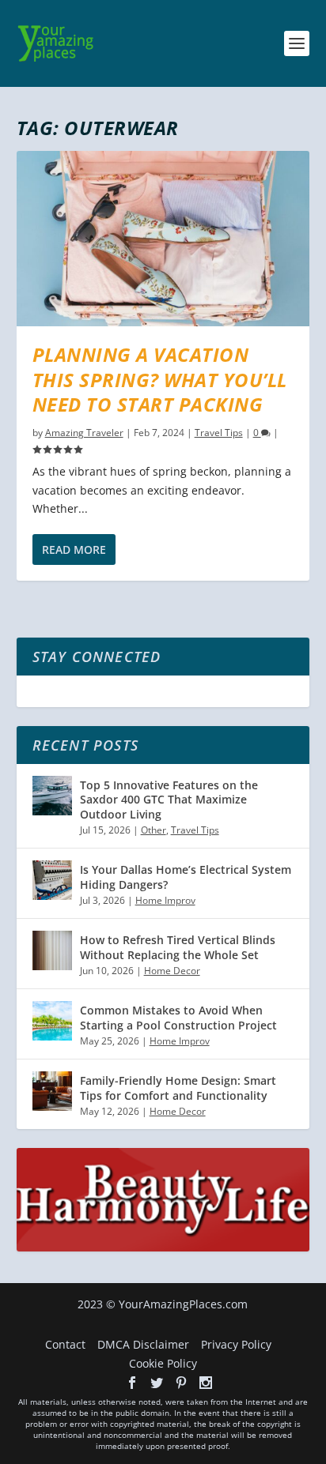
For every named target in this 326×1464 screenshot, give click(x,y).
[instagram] (205, 1382)
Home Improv (165, 900)
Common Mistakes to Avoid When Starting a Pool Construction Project (178, 1017)
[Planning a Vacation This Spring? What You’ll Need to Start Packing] (163, 238)
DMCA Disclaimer (143, 1344)
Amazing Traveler (84, 432)
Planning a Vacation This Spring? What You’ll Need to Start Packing (159, 378)
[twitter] (156, 1382)
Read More (74, 549)
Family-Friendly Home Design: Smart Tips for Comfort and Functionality (178, 1087)
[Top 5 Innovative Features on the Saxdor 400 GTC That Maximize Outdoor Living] (52, 795)
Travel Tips (219, 432)
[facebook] (132, 1382)
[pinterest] (181, 1382)
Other (153, 830)
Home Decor (172, 970)
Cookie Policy (163, 1363)
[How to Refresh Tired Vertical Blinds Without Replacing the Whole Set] (52, 950)
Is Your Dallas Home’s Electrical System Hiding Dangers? (185, 876)
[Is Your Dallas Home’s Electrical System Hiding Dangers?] (52, 880)
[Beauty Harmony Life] (163, 1247)
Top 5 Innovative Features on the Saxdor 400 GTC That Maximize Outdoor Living (169, 799)
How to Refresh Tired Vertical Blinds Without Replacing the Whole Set (177, 947)
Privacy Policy (236, 1344)
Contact (65, 1344)
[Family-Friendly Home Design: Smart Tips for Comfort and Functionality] (52, 1091)
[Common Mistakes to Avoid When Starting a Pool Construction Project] (52, 1021)
